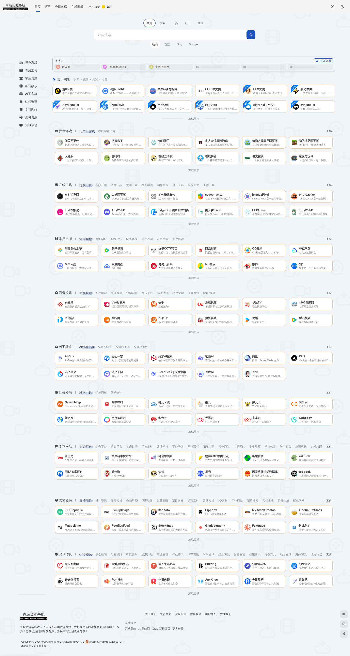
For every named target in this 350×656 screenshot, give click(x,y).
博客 (48, 6)
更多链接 (178, 628)
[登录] (342, 6)
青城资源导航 (48, 641)
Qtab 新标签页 (161, 628)
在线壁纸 (77, 6)
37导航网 (144, 628)
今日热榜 (61, 6)
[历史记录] (332, 6)
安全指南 (180, 614)
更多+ (329, 131)
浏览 (95, 79)
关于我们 (150, 614)
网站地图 (210, 614)
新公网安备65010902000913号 (106, 641)
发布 (76, 79)
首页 (38, 6)
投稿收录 (195, 614)
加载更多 (194, 118)
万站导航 (130, 628)
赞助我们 (225, 614)
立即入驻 (325, 61)
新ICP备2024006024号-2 (70, 641)
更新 (86, 79)
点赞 (104, 79)
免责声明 (165, 614)
